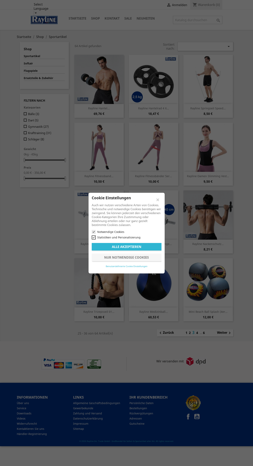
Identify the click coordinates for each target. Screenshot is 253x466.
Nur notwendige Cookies (126, 257)
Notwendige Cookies (110, 232)
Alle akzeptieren (126, 246)
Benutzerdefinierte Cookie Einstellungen (126, 266)
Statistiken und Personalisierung (119, 237)
